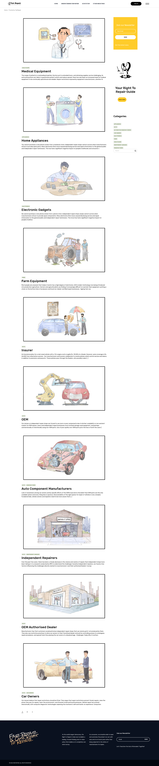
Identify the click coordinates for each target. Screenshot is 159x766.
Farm (23, 277)
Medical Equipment (36, 71)
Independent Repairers (40, 558)
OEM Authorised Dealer (39, 627)
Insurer (27, 350)
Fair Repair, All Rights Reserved (22, 763)
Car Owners (30, 692)
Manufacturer (30, 485)
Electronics (26, 206)
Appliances (25, 137)
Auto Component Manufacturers (47, 489)
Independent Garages (32, 554)
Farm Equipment (34, 281)
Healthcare (25, 67)
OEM (25, 419)
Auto (23, 346)
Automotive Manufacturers (122, 130)
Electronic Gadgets (36, 210)
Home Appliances (35, 140)
